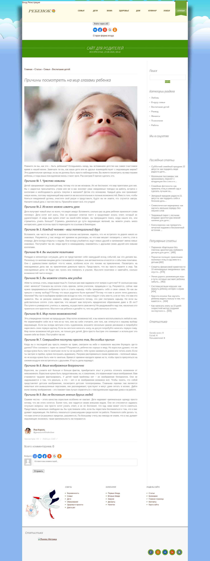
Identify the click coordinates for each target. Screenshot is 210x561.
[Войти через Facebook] (100, 30)
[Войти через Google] (110, 29)
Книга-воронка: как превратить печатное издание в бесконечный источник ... (167, 227)
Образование (72, 502)
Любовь (155, 98)
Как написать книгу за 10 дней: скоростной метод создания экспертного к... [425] (166, 308)
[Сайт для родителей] (42, 11)
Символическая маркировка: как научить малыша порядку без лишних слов (167, 208)
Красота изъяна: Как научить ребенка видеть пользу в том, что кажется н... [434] (167, 298)
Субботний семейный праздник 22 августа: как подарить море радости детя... (168, 169)
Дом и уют (71, 508)
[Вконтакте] (179, 552)
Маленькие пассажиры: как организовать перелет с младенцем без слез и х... (164, 179)
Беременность (73, 493)
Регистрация (34, 2)
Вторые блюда (114, 496)
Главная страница (156, 499)
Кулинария (153, 496)
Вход (24, 2)
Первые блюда (114, 493)
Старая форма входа (103, 35)
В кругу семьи (158, 102)
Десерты (111, 502)
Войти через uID (101, 24)
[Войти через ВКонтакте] (95, 30)
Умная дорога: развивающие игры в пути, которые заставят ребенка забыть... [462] (168, 279)
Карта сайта (154, 505)
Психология (157, 120)
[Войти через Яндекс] (105, 30)
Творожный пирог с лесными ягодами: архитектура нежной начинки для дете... (165, 218)
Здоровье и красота (75, 505)
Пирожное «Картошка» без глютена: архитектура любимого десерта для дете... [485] (167, 250)
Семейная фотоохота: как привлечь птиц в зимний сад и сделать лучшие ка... (166, 188)
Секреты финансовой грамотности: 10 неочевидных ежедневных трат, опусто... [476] (168, 269)
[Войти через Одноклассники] (115, 30)
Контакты (152, 502)
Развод (154, 111)
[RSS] (172, 552)
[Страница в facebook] (151, 552)
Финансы (155, 116)
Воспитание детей (61, 69)
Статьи (37, 69)
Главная (28, 69)
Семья (47, 69)
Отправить (38, 471)
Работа (154, 125)
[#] (158, 552)
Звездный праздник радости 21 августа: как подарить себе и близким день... (166, 198)
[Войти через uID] (35, 456)
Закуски (111, 499)
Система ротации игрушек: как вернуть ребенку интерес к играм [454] (167, 289)
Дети (69, 499)
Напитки (111, 505)
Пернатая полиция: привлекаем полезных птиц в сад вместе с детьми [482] (166, 259)
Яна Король (39, 430)
